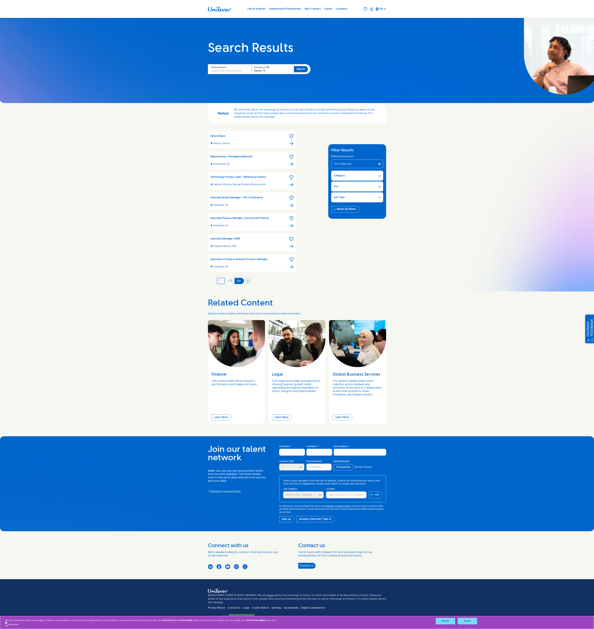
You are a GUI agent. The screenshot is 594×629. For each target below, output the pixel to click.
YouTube (227, 566)
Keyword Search (219, 67)
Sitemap (276, 608)
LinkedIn (210, 566)
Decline (445, 621)
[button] (291, 136)
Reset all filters (346, 209)
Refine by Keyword (342, 156)
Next (247, 281)
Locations (341, 9)
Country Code (286, 461)
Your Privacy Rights (255, 620)
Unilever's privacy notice (338, 506)
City (336, 186)
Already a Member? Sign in (315, 519)
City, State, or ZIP (261, 67)
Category (339, 175)
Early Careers (313, 9)
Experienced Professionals (285, 9)
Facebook (219, 566)
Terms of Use (168, 620)
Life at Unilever (257, 9)
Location (330, 489)
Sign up (286, 519)
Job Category (290, 489)
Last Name (312, 446)
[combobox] (273, 69)
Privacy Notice (216, 608)
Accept (467, 621)
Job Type (339, 197)
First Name (285, 446)
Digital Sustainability (313, 608)
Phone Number (314, 461)
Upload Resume (342, 461)
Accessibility (291, 608)
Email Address (342, 446)
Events (328, 9)
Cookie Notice (260, 608)
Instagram (236, 566)
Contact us (307, 565)
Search (301, 69)
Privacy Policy (186, 620)
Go (239, 281)
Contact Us (234, 608)
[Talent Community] (371, 9)
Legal (246, 608)
